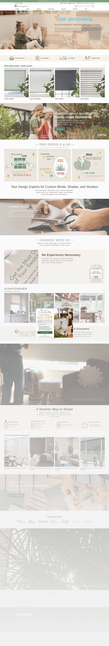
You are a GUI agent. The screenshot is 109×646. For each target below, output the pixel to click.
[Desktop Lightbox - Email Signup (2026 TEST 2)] (54, 323)
